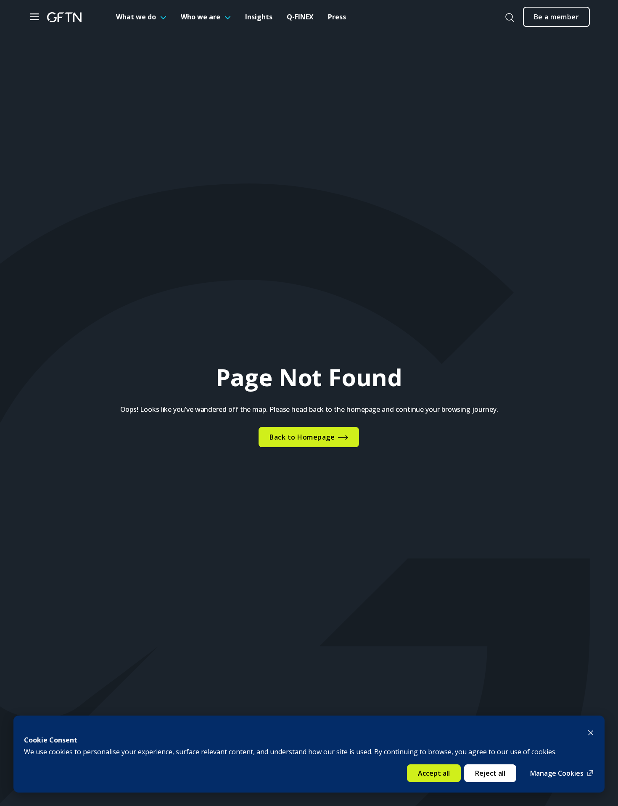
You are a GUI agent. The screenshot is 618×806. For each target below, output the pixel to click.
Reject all (490, 773)
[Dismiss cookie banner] (590, 732)
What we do (136, 16)
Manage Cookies (557, 773)
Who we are (200, 16)
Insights (258, 16)
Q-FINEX (300, 16)
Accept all (434, 773)
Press (337, 16)
